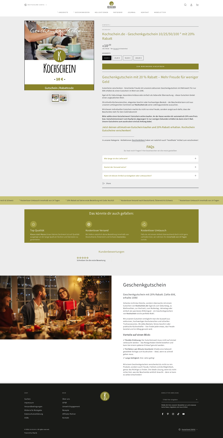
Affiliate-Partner (69, 414)
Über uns (66, 399)
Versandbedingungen (33, 406)
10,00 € (107, 58)
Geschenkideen (138, 140)
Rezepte (65, 410)
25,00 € (118, 58)
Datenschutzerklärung (33, 414)
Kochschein (106, 29)
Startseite (105, 25)
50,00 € (128, 58)
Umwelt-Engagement (71, 406)
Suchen (27, 399)
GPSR (64, 402)
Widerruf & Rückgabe (33, 410)
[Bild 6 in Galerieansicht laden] (63, 98)
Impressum (29, 402)
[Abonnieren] (197, 399)
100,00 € (139, 58)
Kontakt (65, 418)
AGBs (26, 418)
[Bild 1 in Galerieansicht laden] (55, 98)
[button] (185, 4)
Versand (116, 48)
